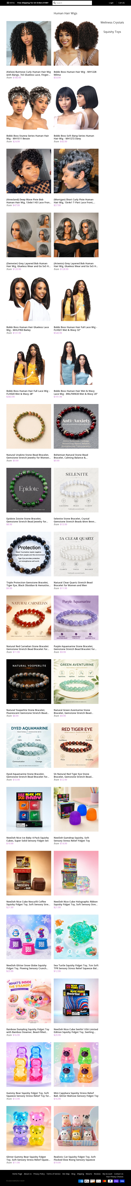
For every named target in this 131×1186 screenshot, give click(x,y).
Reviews (97, 1174)
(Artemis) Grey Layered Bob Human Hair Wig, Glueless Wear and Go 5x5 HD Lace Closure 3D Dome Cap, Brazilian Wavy (76, 265)
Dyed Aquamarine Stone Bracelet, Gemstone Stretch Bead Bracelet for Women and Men (26, 775)
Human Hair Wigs (65, 13)
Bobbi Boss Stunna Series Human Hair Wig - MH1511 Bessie (27, 137)
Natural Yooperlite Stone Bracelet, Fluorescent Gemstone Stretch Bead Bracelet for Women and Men (26, 711)
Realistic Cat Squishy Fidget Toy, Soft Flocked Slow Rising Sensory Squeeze (75, 1158)
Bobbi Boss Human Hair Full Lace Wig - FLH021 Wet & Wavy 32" (75, 328)
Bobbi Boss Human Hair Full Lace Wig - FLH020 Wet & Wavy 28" (28, 392)
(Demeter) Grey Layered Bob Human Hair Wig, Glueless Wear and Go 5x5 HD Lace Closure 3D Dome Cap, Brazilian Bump (28, 265)
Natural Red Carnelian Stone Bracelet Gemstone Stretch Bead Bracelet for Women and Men (27, 648)
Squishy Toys (112, 32)
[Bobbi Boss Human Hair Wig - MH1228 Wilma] (76, 43)
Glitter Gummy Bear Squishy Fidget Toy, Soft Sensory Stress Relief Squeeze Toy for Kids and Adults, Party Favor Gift (28, 1158)
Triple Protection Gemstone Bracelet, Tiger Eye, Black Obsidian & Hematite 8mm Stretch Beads (27, 584)
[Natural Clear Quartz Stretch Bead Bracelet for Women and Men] (76, 554)
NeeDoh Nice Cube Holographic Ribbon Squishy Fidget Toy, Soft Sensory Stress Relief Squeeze (76, 903)
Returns (89, 1174)
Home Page (17, 1174)
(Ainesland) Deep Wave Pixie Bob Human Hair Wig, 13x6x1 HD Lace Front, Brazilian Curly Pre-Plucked (28, 201)
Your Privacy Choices (114, 1176)
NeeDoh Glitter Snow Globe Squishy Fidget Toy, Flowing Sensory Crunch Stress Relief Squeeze (26, 967)
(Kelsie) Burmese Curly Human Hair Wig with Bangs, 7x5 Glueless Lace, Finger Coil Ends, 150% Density (28, 73)
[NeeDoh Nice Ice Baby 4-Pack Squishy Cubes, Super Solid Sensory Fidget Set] (28, 809)
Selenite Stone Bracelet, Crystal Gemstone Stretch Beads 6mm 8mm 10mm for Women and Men (74, 520)
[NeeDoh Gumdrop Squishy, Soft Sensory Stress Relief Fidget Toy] (76, 809)
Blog (73, 1174)
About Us (28, 1174)
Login (111, 3)
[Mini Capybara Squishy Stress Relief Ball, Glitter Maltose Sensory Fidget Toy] (76, 1064)
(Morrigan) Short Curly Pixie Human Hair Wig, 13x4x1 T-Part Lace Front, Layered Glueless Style (73, 201)
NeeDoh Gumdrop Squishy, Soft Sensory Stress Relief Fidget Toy (72, 839)
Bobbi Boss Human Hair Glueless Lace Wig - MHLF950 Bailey (27, 328)
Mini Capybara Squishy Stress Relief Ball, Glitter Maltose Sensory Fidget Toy (76, 1094)
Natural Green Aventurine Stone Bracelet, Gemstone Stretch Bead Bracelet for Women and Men (72, 711)
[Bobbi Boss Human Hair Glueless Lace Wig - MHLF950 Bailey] (28, 298)
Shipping (80, 1174)
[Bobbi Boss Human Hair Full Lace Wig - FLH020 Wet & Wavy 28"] (28, 362)
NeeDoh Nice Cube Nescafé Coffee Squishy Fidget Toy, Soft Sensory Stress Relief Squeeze (28, 903)
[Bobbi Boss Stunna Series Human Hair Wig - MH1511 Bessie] (28, 107)
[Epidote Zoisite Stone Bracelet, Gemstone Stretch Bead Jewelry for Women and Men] (28, 490)
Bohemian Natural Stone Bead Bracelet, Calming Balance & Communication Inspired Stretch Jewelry (72, 456)
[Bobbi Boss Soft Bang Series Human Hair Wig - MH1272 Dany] (76, 107)
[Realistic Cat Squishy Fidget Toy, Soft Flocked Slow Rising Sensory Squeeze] (76, 1128)
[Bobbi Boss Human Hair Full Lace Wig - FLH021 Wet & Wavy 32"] (76, 298)
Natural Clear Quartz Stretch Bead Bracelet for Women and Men (73, 584)
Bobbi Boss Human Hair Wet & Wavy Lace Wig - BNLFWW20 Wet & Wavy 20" (76, 392)
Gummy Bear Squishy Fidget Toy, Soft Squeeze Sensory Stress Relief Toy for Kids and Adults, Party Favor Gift (27, 1094)
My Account (107, 1174)
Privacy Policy (39, 1174)
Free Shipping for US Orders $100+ (33, 3)
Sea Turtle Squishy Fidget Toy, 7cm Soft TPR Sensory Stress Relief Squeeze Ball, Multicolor (76, 967)
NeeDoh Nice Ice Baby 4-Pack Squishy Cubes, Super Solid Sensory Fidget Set (27, 839)
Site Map (66, 1174)
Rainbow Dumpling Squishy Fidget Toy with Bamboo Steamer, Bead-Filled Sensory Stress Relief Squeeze (27, 1031)
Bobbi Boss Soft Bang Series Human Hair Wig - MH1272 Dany (74, 137)
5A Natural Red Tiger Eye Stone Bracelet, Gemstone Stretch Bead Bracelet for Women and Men (72, 775)
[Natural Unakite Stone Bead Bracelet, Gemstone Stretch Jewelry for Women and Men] (28, 426)
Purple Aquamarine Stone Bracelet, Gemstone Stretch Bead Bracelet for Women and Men (74, 648)
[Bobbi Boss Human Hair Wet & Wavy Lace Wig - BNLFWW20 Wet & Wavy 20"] (76, 362)
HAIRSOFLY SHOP (18, 1181)
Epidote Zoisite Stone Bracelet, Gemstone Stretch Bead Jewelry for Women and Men (26, 520)
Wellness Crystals (112, 22)
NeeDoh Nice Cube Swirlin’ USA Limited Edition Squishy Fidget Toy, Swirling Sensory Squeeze (76, 1031)
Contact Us (118, 1174)
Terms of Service (53, 1174)
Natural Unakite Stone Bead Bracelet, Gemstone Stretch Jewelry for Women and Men (27, 456)
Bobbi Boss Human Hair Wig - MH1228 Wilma (75, 73)
